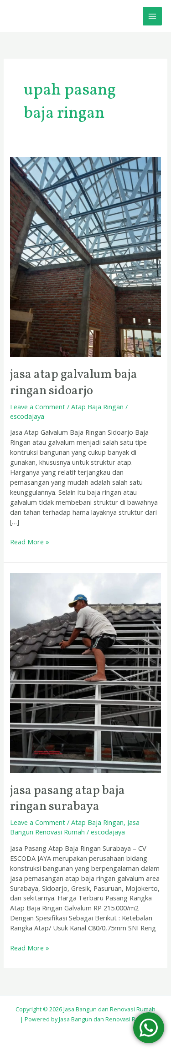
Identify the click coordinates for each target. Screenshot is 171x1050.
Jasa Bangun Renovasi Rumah (75, 827)
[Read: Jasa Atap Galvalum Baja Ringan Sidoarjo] (85, 256)
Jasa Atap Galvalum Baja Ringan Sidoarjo (73, 383)
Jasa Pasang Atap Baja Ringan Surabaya (67, 799)
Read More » (29, 541)
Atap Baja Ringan (97, 406)
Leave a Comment (37, 406)
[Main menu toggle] (152, 16)
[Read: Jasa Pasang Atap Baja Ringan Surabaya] (85, 672)
